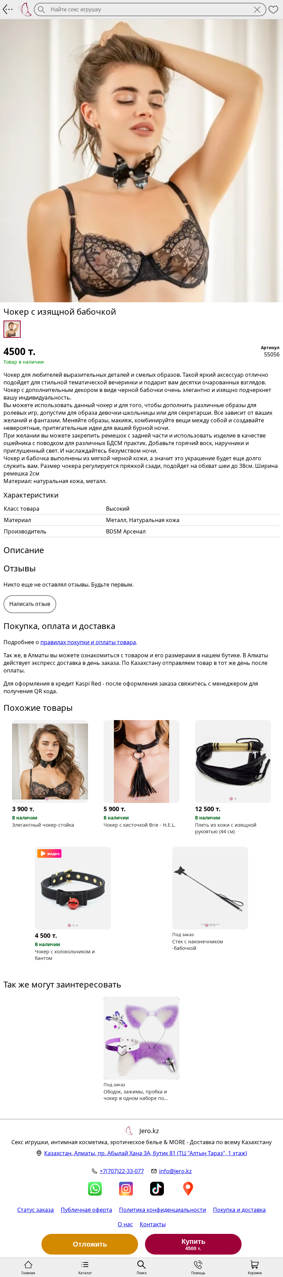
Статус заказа (35, 1210)
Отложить (90, 1244)
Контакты (153, 1224)
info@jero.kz (175, 1171)
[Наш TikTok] (157, 1189)
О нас (125, 1224)
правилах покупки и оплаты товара (88, 642)
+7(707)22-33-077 (122, 1171)
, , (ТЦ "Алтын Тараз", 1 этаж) (145, 1153)
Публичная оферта (86, 1210)
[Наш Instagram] (126, 1189)
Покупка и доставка (239, 1210)
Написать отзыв (29, 604)
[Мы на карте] (188, 1189)
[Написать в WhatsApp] (95, 1189)
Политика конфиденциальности (162, 1210)
